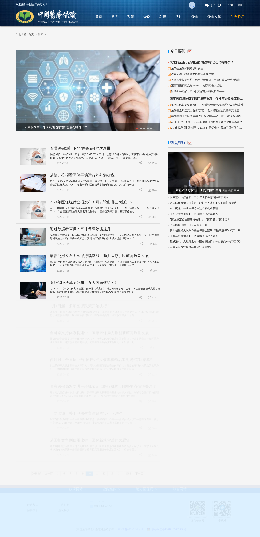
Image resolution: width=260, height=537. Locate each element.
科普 (162, 17)
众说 (146, 17)
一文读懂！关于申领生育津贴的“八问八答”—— (89, 417)
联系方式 (32, 508)
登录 (231, 5)
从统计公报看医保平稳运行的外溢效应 (82, 175)
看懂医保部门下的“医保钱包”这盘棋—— (84, 148)
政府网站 (76, 493)
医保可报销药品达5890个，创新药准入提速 (196, 85)
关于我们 (32, 503)
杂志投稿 (214, 17)
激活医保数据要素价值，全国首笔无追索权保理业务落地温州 (207, 104)
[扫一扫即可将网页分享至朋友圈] (207, 5)
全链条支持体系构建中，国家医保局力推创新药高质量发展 (99, 336)
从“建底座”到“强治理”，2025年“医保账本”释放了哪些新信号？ (207, 127)
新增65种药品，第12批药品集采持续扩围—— (197, 91)
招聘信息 (32, 513)
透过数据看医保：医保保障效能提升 (80, 229)
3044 (154, 432)
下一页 (139, 477)
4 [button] (148, 128)
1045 (154, 190)
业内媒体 (109, 493)
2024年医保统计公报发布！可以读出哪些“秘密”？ (91, 202)
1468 (154, 458)
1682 (128, 477)
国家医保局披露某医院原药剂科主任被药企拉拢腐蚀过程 (207, 98)
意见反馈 (63, 513)
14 (119, 477)
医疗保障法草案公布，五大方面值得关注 (84, 282)
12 (104, 477)
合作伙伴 (63, 503)
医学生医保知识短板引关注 (187, 68)
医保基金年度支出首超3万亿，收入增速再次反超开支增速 (205, 110)
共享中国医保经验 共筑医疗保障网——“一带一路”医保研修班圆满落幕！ (207, 116)
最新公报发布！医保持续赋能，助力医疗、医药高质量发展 (99, 256)
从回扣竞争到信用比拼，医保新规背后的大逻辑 (90, 444)
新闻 (114, 16)
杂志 (194, 17)
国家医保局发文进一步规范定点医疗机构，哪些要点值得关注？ (103, 390)
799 (155, 270)
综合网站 (180, 493)
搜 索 (192, 5)
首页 (98, 17)
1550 (154, 163)
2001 (154, 217)
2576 (154, 324)
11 (96, 477)
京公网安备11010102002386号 (169, 532)
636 (155, 244)
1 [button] (137, 128)
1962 (154, 405)
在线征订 (237, 17)
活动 (178, 17)
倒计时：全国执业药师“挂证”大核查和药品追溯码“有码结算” (101, 363)
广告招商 (63, 508)
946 (155, 351)
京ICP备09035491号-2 (130, 532)
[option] (88, 90)
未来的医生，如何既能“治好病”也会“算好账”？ (202, 62)
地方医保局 (144, 493)
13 (111, 477)
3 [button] (144, 128)
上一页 (49, 477)
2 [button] (141, 128)
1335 (154, 378)
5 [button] (151, 128)
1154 (154, 297)
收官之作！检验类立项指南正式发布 (192, 74)
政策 (130, 17)
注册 (239, 5)
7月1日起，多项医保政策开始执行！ (80, 309)
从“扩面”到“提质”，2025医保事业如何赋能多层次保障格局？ (206, 122)
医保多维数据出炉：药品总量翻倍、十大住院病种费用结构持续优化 (207, 79)
